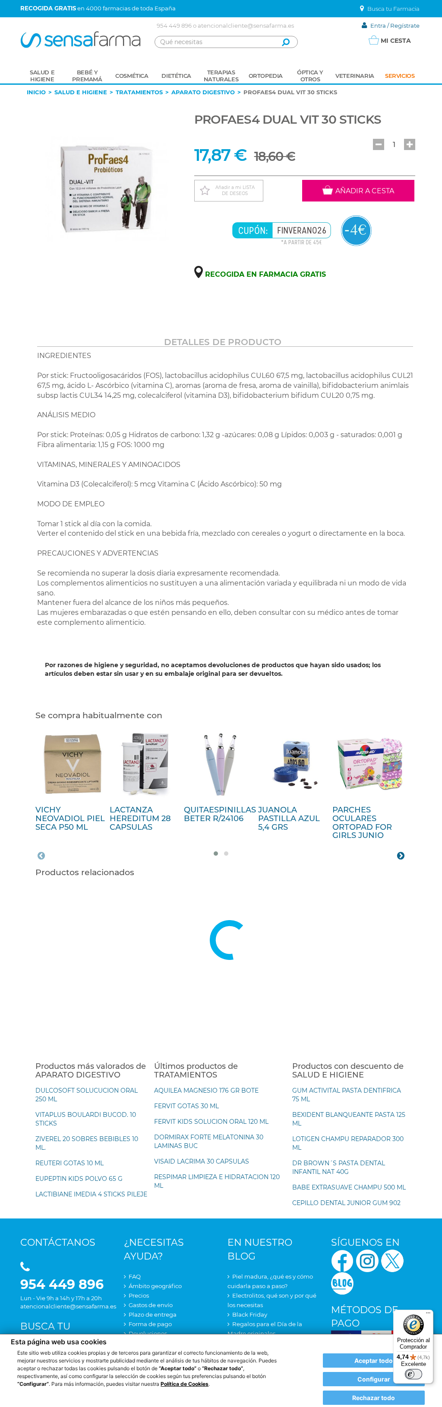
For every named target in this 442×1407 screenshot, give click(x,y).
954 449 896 (174, 25)
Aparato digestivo (203, 92)
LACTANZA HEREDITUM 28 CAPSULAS (140, 818)
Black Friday (249, 1314)
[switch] (413, 1374)
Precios (139, 1295)
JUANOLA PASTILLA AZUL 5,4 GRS (289, 818)
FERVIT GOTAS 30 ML (186, 1106)
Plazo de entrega (153, 1314)
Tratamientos (139, 92)
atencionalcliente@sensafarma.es (246, 25)
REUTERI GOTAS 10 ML (69, 1163)
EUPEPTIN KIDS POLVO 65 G (79, 1179)
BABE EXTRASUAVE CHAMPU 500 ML (349, 1187)
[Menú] (428, 1315)
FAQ (135, 1276)
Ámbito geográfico (155, 1285)
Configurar (373, 1379)
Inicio (36, 92)
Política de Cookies (184, 1384)
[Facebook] (342, 1260)
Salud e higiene (80, 92)
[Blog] (342, 1283)
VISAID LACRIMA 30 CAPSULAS (201, 1161)
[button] (378, 144)
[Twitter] (392, 1260)
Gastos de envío (151, 1304)
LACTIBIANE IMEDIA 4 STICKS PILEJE (91, 1194)
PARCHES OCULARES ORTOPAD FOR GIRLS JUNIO (362, 822)
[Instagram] (367, 1260)
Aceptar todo (373, 1360)
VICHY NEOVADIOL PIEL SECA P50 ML (70, 818)
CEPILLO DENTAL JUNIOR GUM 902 (346, 1203)
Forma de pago (150, 1324)
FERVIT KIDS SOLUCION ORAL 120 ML (211, 1122)
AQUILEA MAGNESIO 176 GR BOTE (206, 1090)
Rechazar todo (373, 1397)
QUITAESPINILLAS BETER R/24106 (220, 814)
